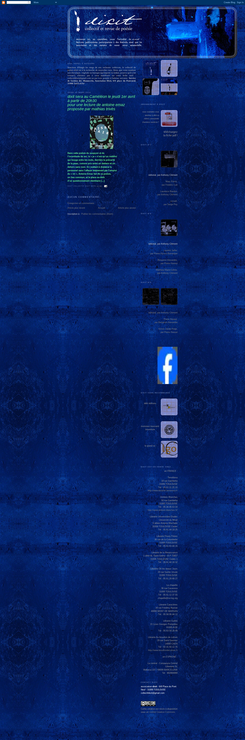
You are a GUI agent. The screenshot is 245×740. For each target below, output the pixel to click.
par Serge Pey (171, 204)
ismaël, (174, 201)
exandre (174, 322)
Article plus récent (76, 208)
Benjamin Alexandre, (168, 260)
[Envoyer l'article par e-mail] (105, 186)
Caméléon (98, 96)
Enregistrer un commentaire (81, 203)
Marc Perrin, (172, 181)
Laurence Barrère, (169, 191)
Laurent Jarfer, (171, 250)
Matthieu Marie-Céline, (167, 270)
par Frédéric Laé (170, 185)
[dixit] (168, 383)
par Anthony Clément (167, 194)
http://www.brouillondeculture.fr (163, 650)
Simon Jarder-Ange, (168, 329)
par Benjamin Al (162, 322)
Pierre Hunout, (171, 319)
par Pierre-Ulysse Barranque (164, 253)
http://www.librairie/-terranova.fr (163, 490)
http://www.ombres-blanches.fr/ (163, 510)
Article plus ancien (127, 208)
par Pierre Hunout (169, 263)
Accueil (101, 208)
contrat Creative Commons (162, 712)
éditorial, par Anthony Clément (163, 175)
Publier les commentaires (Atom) (97, 214)
